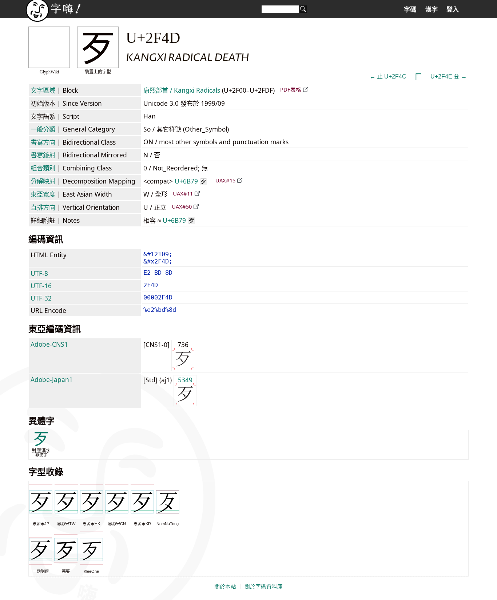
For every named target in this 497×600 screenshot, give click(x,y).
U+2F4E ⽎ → (448, 76)
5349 (185, 379)
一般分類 (43, 129)
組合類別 (43, 168)
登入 (452, 9)
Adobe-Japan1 (52, 379)
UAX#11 (183, 193)
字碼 (410, 9)
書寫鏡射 (43, 154)
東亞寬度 (43, 194)
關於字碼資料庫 (263, 586)
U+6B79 (191, 181)
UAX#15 (225, 180)
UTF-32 (41, 298)
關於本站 (225, 586)
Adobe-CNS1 (49, 344)
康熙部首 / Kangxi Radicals (181, 90)
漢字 (431, 9)
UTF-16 (41, 285)
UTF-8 (39, 273)
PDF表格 (290, 89)
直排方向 (43, 207)
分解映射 (43, 181)
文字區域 (43, 90)
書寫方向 (43, 142)
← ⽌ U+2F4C (388, 76)
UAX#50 (182, 206)
